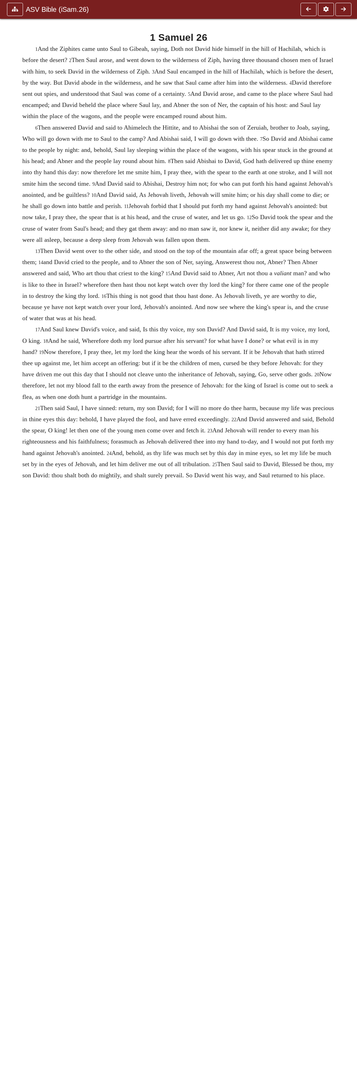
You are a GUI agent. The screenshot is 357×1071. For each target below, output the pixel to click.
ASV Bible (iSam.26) (57, 9)
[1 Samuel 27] (343, 9)
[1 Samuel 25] (309, 9)
